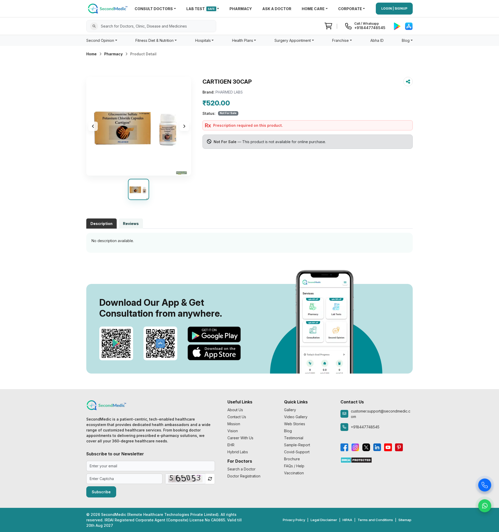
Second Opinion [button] (100, 40)
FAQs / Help (294, 466)
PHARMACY (240, 8)
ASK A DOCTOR (276, 8)
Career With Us (240, 438)
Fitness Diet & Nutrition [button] (154, 40)
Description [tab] (101, 223)
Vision (232, 431)
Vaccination (294, 473)
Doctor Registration (243, 476)
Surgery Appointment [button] (292, 40)
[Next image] (184, 126)
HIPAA (347, 520)
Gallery (290, 410)
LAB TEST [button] (200, 8)
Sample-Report (297, 445)
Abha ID (377, 40)
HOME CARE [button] (313, 8)
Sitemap (404, 520)
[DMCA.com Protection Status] (356, 459)
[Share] (408, 81)
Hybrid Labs (237, 452)
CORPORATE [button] (350, 8)
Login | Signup (394, 8)
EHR (230, 445)
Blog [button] (406, 40)
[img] (138, 126)
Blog (288, 431)
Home (91, 54)
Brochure (292, 459)
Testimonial (293, 438)
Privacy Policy (294, 520)
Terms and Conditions (375, 520)
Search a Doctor (241, 469)
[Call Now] (484, 486)
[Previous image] (93, 126)
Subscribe (101, 492)
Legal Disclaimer (324, 520)
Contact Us (236, 417)
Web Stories (294, 424)
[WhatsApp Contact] (484, 507)
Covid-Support (297, 452)
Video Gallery (295, 417)
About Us (235, 410)
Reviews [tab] (131, 223)
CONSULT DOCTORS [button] (154, 8)
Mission (233, 424)
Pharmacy (113, 54)
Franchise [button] (340, 40)
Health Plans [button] (242, 40)
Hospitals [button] (203, 40)
